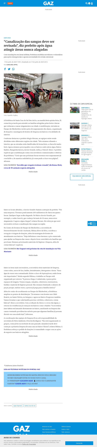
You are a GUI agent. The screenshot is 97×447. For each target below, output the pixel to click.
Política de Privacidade (29, 444)
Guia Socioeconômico (49, 432)
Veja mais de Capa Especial (81, 176)
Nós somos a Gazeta (48, 429)
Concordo (79, 443)
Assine (10, 3)
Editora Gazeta (66, 426)
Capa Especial (17, 406)
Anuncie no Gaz (47, 426)
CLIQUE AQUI (20, 384)
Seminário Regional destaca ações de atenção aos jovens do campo (86, 164)
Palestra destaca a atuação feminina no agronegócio (87, 151)
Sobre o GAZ (65, 429)
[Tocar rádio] (89, 3)
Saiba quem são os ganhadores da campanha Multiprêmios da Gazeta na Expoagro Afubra (87, 113)
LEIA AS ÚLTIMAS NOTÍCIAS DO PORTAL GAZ (22, 369)
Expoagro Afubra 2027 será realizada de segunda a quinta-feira (86, 139)
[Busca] (86, 3)
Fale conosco (65, 432)
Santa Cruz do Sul (30, 406)
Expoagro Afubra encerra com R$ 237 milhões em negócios (86, 126)
